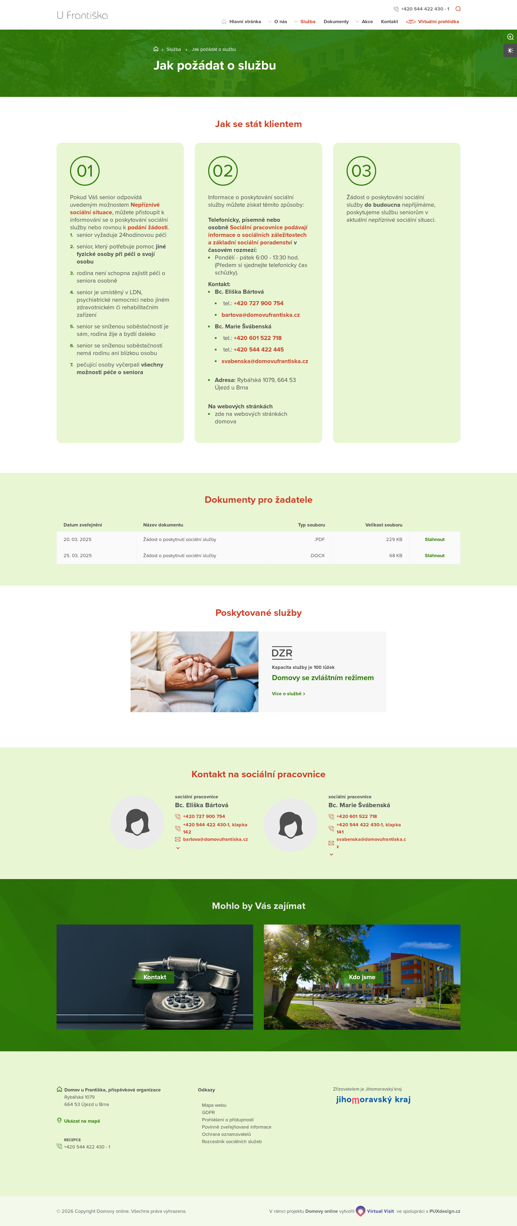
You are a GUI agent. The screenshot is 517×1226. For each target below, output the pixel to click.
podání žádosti (147, 227)
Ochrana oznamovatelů (226, 1134)
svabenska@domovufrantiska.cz (265, 361)
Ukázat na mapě (82, 1121)
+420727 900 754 (259, 303)
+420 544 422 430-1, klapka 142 (215, 828)
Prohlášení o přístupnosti (228, 1120)
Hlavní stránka (245, 21)
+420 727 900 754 (204, 816)
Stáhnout (435, 539)
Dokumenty (336, 21)
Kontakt (389, 21)
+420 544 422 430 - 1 (425, 9)
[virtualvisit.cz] (375, 1211)
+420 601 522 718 (258, 338)
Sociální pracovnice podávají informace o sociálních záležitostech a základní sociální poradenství (258, 235)
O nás (280, 21)
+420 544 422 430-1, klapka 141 (369, 828)
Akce (367, 21)
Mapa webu (214, 1105)
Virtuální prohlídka (438, 21)
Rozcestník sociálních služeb (232, 1141)
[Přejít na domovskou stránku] (83, 15)
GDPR (208, 1112)
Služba (308, 21)
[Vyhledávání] (458, 9)
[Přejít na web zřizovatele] (396, 1099)
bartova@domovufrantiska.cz (261, 314)
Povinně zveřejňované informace (236, 1127)
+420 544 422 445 (259, 349)
